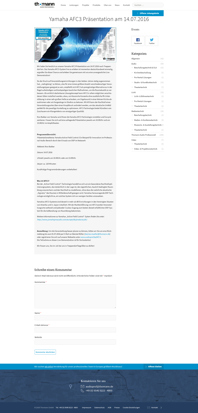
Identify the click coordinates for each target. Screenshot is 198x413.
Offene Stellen (155, 367)
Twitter (152, 43)
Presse (117, 407)
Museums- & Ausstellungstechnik (147, 125)
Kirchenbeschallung (142, 72)
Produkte (96, 5)
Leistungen (74, 5)
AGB (109, 407)
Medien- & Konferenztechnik (145, 120)
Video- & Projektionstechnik (145, 149)
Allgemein (135, 58)
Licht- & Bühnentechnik (144, 96)
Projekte (85, 5)
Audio (133, 63)
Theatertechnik (140, 87)
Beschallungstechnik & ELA (145, 67)
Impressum (86, 407)
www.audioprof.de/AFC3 (90, 237)
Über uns (107, 5)
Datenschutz (99, 407)
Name (38, 313)
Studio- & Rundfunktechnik (145, 82)
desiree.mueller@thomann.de (97, 234)
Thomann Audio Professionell (143, 135)
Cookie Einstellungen (131, 407)
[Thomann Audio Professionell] (44, 5)
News (117, 5)
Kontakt (126, 5)
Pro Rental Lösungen (142, 77)
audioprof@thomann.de (99, 386)
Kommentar (41, 282)
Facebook (138, 43)
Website (38, 337)
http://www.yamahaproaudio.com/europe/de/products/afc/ (62, 219)
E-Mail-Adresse (42, 325)
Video (133, 140)
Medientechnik (137, 111)
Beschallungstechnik (143, 115)
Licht (133, 92)
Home (63, 5)
